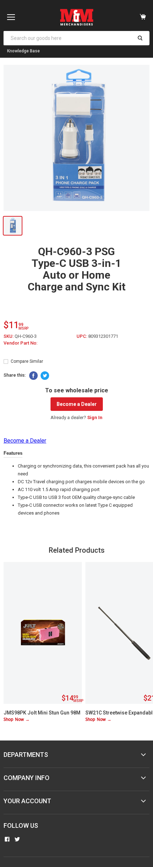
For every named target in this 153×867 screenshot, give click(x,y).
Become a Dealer (77, 404)
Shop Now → (17, 720)
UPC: (82, 336)
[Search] (140, 38)
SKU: (9, 336)
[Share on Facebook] (33, 375)
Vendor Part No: (20, 343)
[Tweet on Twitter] (45, 375)
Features (13, 453)
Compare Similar (27, 361)
